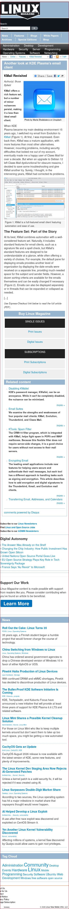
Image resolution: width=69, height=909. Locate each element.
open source (55, 878)
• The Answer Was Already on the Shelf (23, 545)
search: (3, 23)
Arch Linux (6, 750)
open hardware (7, 675)
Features (19, 35)
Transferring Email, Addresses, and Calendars (35, 499)
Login (64, 56)
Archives (7, 39)
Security (21, 775)
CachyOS (14, 750)
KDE (4, 696)
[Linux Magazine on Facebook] (50, 56)
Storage (17, 675)
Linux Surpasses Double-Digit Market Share (31, 790)
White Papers (51, 35)
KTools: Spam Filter (20, 429)
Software (35, 53)
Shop (46, 39)
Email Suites (16, 409)
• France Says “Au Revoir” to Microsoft (22, 567)
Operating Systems (14, 53)
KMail (7, 137)
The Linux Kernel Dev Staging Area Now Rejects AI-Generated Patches (34, 770)
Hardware (19, 869)
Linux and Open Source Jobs (20, 527)
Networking (50, 53)
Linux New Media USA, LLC (57, 907)
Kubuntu (10, 696)
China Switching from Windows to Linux (28, 649)
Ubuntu (51, 874)
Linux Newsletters (27, 523)
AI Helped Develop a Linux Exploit (24, 811)
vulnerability (24, 815)
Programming (12, 874)
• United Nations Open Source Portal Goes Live (27, 556)
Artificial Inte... (7, 775)
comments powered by (21, 512)
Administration (7, 725)
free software (39, 878)
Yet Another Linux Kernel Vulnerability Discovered (27, 831)
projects (16, 696)
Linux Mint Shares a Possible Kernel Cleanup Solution (32, 719)
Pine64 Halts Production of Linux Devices (30, 671)
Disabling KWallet (19, 388)
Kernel (15, 725)
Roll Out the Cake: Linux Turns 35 (24, 628)
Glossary (7, 907)
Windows (25, 653)
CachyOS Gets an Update (19, 747)
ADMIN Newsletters (28, 531)
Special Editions (27, 39)
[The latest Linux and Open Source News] (57, 56)
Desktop (5, 793)
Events (6, 870)
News (5, 35)
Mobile (45, 870)
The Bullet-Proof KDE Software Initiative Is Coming (30, 691)
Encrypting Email (18, 460)
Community (36, 864)
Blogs (34, 35)
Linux (10, 631)
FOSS (4, 631)
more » (61, 405)
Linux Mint (22, 725)
